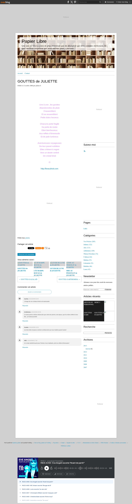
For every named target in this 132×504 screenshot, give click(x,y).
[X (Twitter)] (71, 2)
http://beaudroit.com (49, 169)
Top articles (56, 442)
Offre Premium (104, 442)
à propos (71, 474)
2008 (85, 364)
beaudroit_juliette (16, 442)
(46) (88, 266)
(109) (89, 251)
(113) (87, 247)
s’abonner (48, 474)
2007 (85, 367)
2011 (85, 355)
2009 (85, 361)
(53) (88, 260)
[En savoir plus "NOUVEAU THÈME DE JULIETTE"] (109, 316)
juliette (27, 238)
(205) (89, 241)
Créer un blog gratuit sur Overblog (42, 442)
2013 (85, 345)
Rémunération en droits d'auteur (91, 442)
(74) (91, 254)
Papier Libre (34, 41)
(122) (88, 244)
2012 (85, 352)
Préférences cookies (66, 446)
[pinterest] (75, 2)
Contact (27, 73)
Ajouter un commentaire (34, 292)
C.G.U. (79, 442)
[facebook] (68, 2)
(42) (87, 269)
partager (59, 474)
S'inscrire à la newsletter (26, 254)
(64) (88, 257)
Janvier (88, 349)
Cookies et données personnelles (118, 442)
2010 (85, 358)
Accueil (20, 73)
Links (85, 228)
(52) (88, 263)
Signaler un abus (71, 442)
